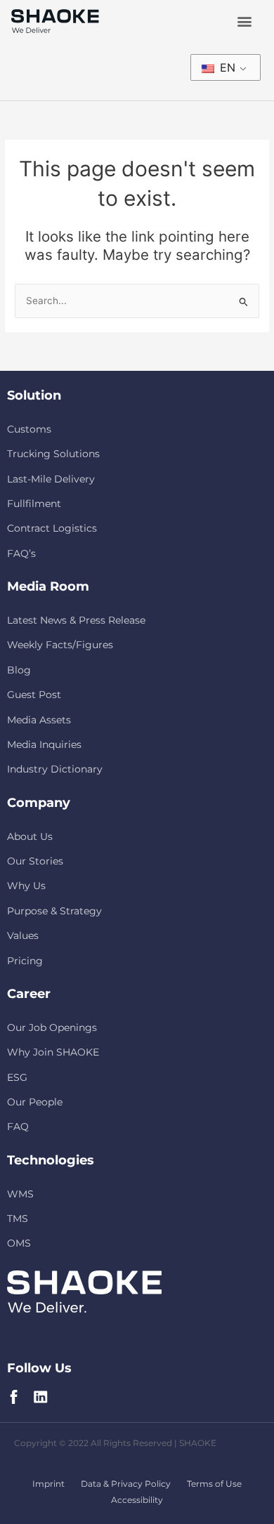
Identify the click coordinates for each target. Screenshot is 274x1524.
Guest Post (34, 694)
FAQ (18, 1126)
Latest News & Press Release (76, 620)
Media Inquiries (44, 744)
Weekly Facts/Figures (60, 644)
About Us (30, 836)
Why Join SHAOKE (53, 1052)
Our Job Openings (52, 1027)
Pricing (25, 960)
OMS (19, 1243)
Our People (35, 1102)
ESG (17, 1077)
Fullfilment (34, 503)
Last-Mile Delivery (51, 479)
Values (23, 935)
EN (225, 67)
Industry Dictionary (55, 769)
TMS (17, 1218)
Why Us (26, 885)
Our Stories (35, 861)
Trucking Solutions (53, 453)
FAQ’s (21, 553)
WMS (20, 1194)
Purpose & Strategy (54, 911)
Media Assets (39, 720)
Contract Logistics (52, 528)
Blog (19, 670)
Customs (29, 429)
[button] (244, 21)
